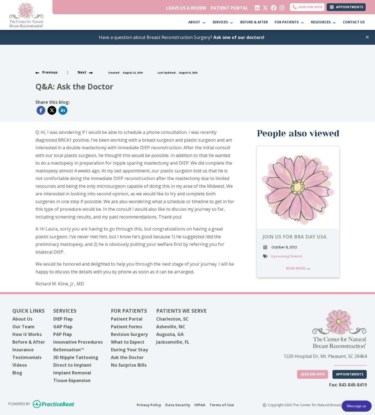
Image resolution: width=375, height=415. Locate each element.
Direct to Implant (72, 365)
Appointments (349, 374)
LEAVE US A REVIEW (186, 8)
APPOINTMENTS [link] (348, 7)
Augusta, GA (170, 334)
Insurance (23, 350)
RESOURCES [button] (321, 22)
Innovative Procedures (78, 342)
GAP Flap (62, 327)
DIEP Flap (63, 319)
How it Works (27, 334)
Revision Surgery (129, 334)
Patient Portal (126, 319)
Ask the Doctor (127, 357)
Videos (19, 365)
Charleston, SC (172, 319)
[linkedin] (256, 6)
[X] (264, 6)
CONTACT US (354, 22)
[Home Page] (26, 15)
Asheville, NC (170, 327)
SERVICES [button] (221, 22)
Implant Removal (72, 373)
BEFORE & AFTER (254, 22)
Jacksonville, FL (172, 342)
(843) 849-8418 (309, 7)
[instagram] (281, 6)
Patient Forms (126, 327)
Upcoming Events (286, 256)
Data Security (177, 404)
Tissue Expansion (72, 380)
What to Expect (127, 342)
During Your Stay (129, 350)
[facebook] (272, 6)
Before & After (28, 342)
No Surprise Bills (129, 365)
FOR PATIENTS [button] (287, 22)
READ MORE (296, 268)
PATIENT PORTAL (229, 8)
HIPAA (199, 404)
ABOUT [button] (195, 22)
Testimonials (26, 357)
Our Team (23, 327)
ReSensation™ (68, 350)
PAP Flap (62, 334)
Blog (17, 373)
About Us (22, 319)
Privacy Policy (149, 404)
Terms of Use (221, 404)
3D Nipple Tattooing (75, 357)
